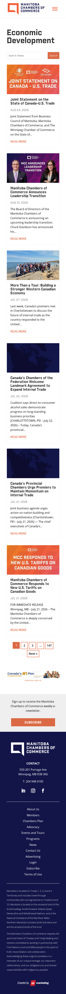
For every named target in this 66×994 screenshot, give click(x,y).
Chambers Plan (33, 821)
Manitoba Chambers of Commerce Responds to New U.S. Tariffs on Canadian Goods (29, 586)
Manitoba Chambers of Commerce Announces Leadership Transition (28, 192)
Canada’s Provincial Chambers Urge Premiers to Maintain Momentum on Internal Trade (33, 489)
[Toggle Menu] (55, 8)
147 (49, 645)
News (33, 845)
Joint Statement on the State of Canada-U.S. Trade (32, 101)
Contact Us (33, 851)
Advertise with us (33, 680)
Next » (33, 654)
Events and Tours (33, 833)
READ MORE (18, 141)
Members (33, 815)
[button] (33, 674)
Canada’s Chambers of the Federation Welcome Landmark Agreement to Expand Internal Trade (31, 384)
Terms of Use (33, 874)
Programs (33, 839)
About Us (33, 809)
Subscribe (33, 722)
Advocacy (33, 827)
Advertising (33, 856)
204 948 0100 (34, 781)
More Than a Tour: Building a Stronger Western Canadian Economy (33, 289)
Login (33, 862)
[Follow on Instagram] (33, 791)
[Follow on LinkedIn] (23, 791)
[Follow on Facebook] (43, 791)
